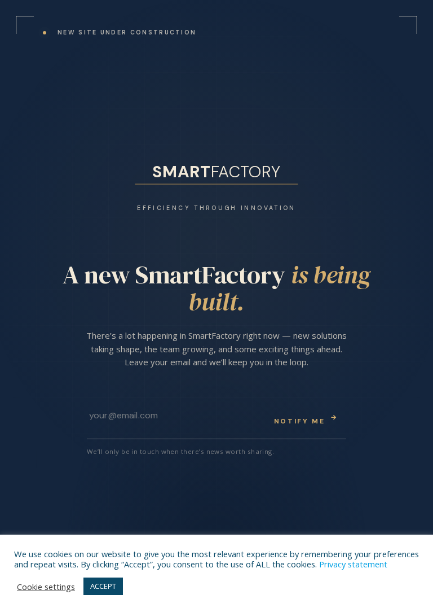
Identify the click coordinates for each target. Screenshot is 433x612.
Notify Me (306, 419)
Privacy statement (353, 564)
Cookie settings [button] (46, 587)
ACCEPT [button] (103, 586)
